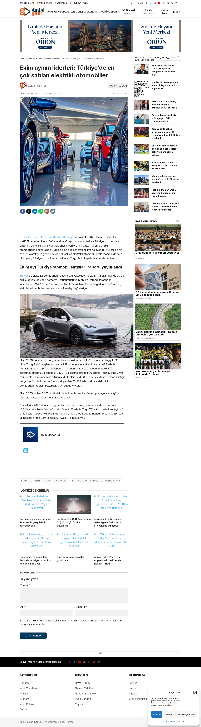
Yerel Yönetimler (148, 11)
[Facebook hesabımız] (146, 2)
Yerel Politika (27, 704)
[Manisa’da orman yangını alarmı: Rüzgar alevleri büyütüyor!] (141, 95)
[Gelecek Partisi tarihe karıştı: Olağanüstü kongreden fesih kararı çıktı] (141, 73)
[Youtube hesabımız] (159, 2)
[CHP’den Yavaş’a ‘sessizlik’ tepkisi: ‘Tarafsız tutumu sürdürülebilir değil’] (141, 211)
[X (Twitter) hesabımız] (150, 2)
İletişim (133, 683)
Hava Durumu (83, 683)
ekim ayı (26, 481)
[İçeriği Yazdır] (52, 211)
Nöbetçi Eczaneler (86, 693)
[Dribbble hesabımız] (94, 662)
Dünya (23, 709)
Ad (23, 606)
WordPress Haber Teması (59, 721)
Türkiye (24, 275)
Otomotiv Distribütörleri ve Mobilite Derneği (46, 237)
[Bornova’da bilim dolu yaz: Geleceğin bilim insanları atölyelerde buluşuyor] (111, 505)
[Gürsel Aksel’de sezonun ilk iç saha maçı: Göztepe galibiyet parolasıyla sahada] (141, 153)
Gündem (81, 11)
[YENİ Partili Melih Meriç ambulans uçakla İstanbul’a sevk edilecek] (141, 109)
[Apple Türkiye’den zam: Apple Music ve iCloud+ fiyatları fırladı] (111, 543)
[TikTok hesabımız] (163, 2)
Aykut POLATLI (37, 85)
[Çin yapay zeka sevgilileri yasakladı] (74, 543)
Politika (105, 11)
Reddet (168, 714)
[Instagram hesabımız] (155, 2)
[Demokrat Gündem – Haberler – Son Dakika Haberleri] (32, 15)
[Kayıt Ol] (174, 11)
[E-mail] (25, 451)
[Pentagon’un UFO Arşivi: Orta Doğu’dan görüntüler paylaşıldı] (74, 505)
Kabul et (157, 714)
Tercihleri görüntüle (186, 714)
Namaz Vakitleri (84, 688)
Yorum (25, 585)
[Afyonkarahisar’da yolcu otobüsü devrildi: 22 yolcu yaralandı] (141, 183)
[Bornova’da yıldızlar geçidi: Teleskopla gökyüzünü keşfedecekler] (37, 505)
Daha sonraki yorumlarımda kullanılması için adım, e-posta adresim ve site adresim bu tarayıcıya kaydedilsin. (71, 622)
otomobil (63, 481)
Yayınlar (79, 704)
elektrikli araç (43, 481)
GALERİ (28, 3)
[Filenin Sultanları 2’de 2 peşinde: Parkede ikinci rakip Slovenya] (141, 197)
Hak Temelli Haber (128, 11)
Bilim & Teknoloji (120, 93)
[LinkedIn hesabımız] (176, 2)
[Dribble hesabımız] (172, 2)
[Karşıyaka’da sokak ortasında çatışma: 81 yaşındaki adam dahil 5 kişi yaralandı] (141, 136)
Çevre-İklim (165, 11)
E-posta (81, 606)
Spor (114, 11)
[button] (195, 692)
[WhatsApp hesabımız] (180, 2)
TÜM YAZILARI (118, 85)
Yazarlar (133, 693)
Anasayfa (53, 11)
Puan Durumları (84, 698)
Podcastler (67, 11)
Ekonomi (92, 11)
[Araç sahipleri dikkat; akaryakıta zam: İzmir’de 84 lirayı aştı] (141, 170)
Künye (181, 721)
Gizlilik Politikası (172, 721)
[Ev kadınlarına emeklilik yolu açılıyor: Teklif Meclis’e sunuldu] (141, 122)
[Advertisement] (74, 225)
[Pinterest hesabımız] (168, 2)
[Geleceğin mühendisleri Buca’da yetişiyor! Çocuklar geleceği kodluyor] (37, 543)
